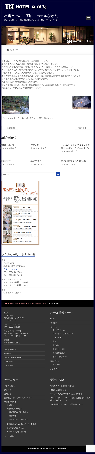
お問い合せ (8, 361)
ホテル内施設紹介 (60, 357)
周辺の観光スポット (47, 118)
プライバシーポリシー (13, 357)
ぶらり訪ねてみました (15, 428)
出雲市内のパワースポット (19, 412)
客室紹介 (53, 327)
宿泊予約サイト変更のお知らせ (62, 386)
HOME (53, 319)
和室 (54, 341)
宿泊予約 (53, 323)
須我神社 (10, 127)
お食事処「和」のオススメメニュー (18, 398)
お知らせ (7, 394)
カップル (56, 364)
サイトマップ (9, 365)
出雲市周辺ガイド (31, 118)
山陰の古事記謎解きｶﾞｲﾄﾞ (19, 419)
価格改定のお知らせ (58, 390)
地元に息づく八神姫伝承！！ (75, 160)
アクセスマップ (10, 269)
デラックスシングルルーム (63, 334)
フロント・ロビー (60, 349)
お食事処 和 (54, 369)
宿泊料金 (56, 345)
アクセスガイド (10, 350)
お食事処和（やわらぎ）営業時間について (66, 404)
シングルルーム (59, 330)
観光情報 (10, 405)
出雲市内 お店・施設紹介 (17, 432)
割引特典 (7, 390)
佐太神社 (83, 127)
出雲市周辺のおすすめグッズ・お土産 (21, 424)
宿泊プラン (54, 361)
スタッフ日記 (9, 436)
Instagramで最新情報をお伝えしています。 (67, 394)
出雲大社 (12, 416)
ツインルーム (58, 337)
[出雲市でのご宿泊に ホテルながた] (47, 27)
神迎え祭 (34, 144)
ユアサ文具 (36, 160)
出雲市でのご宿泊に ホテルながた (31, 16)
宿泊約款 (7, 353)
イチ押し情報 (9, 386)
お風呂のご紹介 (59, 353)
